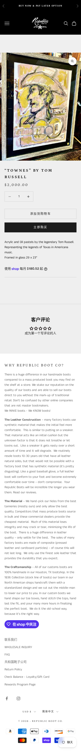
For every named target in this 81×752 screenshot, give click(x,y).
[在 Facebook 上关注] (6, 698)
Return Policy (13, 669)
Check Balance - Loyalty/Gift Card (27, 677)
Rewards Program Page (20, 684)
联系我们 (10, 640)
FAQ (7, 654)
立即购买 (40, 227)
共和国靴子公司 (15, 662)
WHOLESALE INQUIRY (18, 647)
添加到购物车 (40, 214)
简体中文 (48, 711)
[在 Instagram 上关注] (18, 698)
